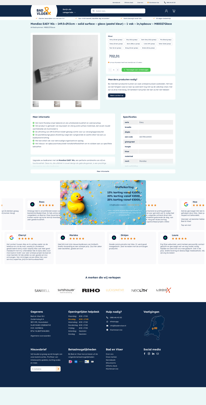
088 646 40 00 (133, 205)
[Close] (142, 183)
